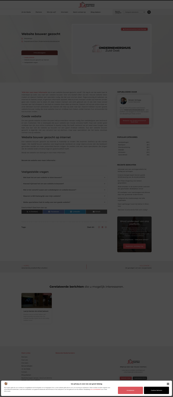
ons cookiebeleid (95, 389)
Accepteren (130, 390)
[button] (168, 384)
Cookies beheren (156, 390)
